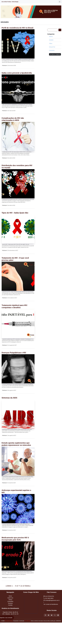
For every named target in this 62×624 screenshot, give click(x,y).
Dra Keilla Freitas (10, 1)
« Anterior (8, 585)
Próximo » (28, 585)
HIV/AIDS (51, 40)
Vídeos (50, 43)
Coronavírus (51, 50)
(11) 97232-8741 (49, 596)
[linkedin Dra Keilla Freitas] (58, 615)
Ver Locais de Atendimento (51, 604)
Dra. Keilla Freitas (8, 620)
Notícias (51, 36)
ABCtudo (28, 620)
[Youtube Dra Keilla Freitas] (51, 615)
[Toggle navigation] (59, 1)
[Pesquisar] (59, 30)
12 (21, 585)
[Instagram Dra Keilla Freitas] (45, 615)
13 (23, 585)
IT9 (25, 620)
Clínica (10, 599)
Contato (10, 605)
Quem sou (10, 598)
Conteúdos (10, 601)
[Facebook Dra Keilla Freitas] (48, 615)
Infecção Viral (52, 46)
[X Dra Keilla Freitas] (55, 615)
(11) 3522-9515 (49, 598)
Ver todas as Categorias (55, 54)
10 (17, 585)
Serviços (10, 603)
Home (10, 596)
